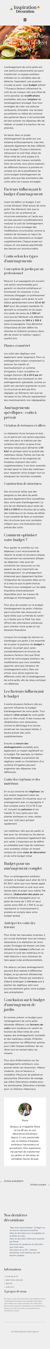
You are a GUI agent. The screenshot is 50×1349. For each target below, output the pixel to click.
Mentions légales (14, 1280)
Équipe (9, 1284)
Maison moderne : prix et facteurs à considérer (24, 1071)
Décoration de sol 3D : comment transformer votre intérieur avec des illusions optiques (25, 1253)
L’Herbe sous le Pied (18, 619)
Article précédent (13, 1181)
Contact (10, 1287)
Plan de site (12, 1277)
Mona (37, 56)
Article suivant (38, 1184)
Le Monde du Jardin (33, 615)
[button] (25, 20)
